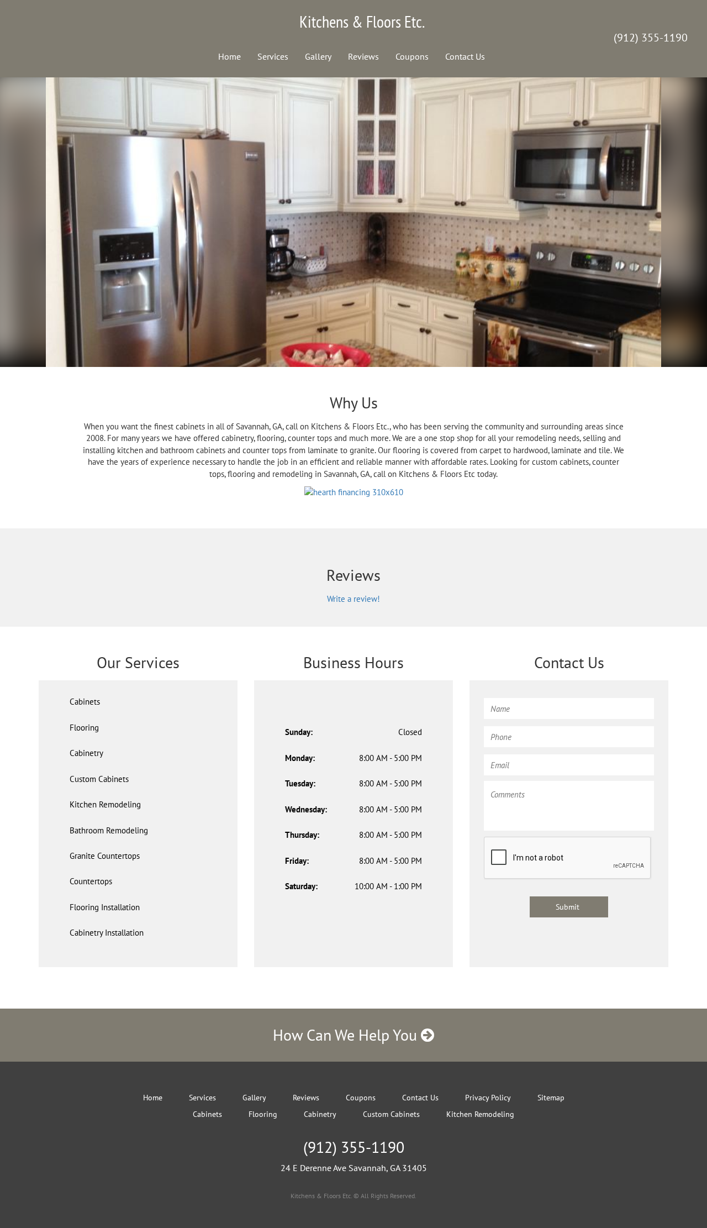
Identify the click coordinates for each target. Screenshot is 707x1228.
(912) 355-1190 (651, 37)
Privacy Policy (488, 1098)
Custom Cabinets (99, 779)
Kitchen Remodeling (105, 804)
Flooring (84, 727)
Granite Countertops (105, 856)
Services (272, 56)
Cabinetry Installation (107, 932)
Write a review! (353, 599)
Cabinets (85, 701)
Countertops (91, 881)
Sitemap (550, 1098)
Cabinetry (86, 753)
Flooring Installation (105, 907)
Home (229, 56)
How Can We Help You (347, 1035)
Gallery (318, 56)
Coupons (412, 56)
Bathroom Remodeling (109, 830)
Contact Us (465, 56)
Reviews (363, 56)
